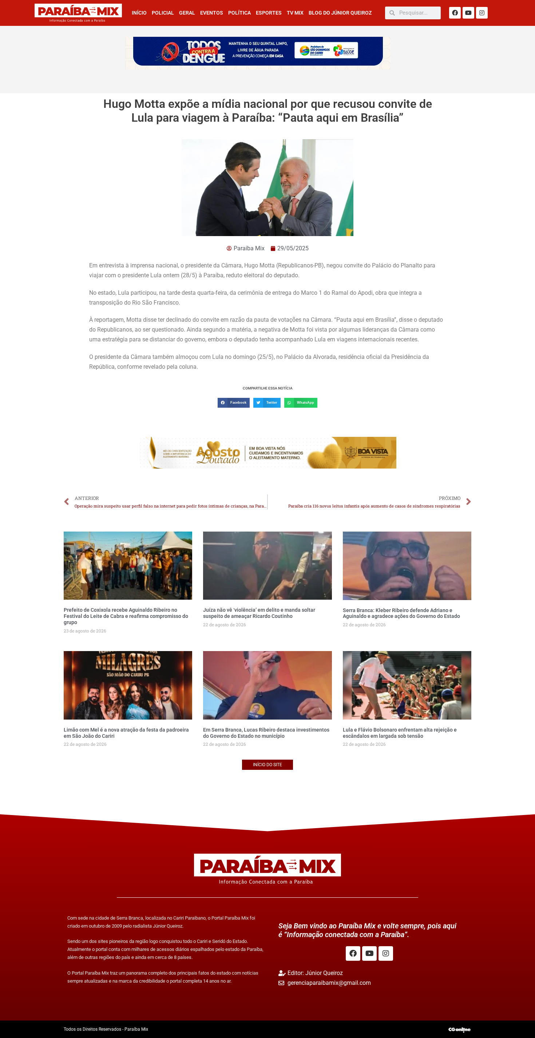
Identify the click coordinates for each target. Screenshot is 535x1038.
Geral (187, 13)
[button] (234, 403)
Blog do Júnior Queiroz (340, 13)
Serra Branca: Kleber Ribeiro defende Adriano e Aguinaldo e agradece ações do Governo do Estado (401, 613)
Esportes (269, 13)
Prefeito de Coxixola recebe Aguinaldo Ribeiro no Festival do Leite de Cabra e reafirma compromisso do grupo (126, 616)
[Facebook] (455, 13)
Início (139, 13)
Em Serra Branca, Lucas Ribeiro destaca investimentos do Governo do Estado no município (266, 733)
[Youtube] (468, 13)
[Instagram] (482, 13)
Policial (163, 13)
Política (239, 13)
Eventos (211, 13)
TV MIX (295, 13)
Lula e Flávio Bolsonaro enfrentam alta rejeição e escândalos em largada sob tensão (400, 733)
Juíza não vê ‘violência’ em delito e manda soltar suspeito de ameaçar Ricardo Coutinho (259, 613)
